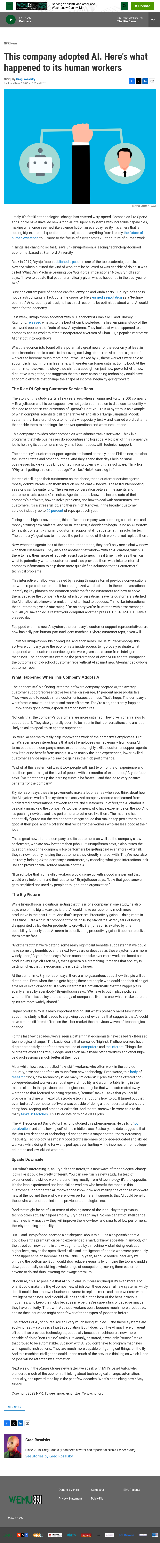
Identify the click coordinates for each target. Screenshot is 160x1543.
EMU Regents (132, 1489)
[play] (11, 19)
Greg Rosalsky (25, 79)
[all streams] (154, 19)
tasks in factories (34, 1114)
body (134, 1072)
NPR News (11, 43)
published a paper (67, 262)
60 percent (54, 510)
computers (89, 1047)
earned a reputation (107, 297)
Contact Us (98, 1489)
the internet (115, 1047)
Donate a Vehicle (69, 1489)
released (34, 322)
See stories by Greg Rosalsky (49, 1456)
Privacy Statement (70, 1498)
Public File (97, 1498)
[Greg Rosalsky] (12, 1446)
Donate (144, 6)
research (19, 1077)
